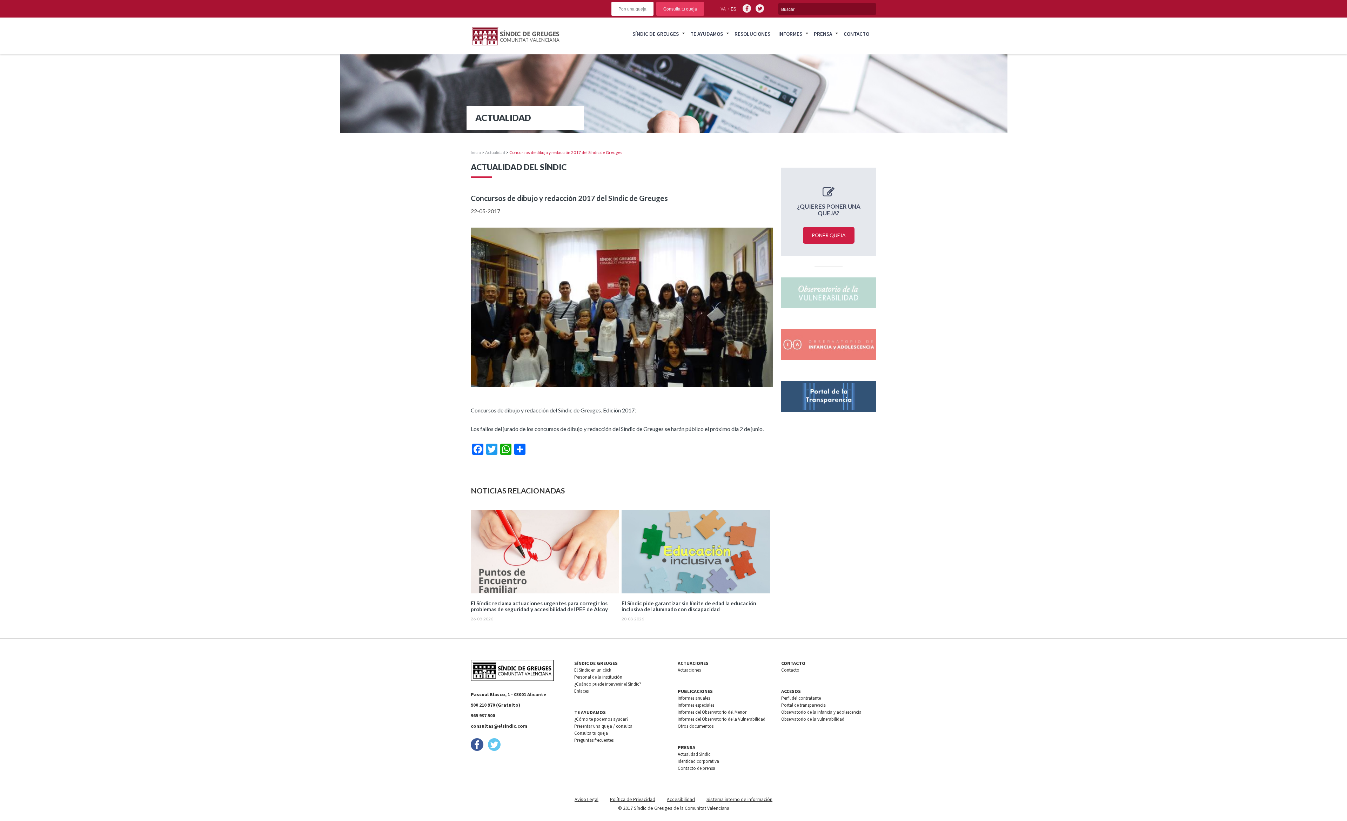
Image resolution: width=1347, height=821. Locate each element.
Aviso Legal (586, 799)
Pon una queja (632, 9)
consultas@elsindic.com (499, 726)
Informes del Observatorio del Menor (712, 712)
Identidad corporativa (698, 761)
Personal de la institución (598, 677)
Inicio (476, 152)
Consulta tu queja (680, 9)
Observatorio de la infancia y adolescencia (821, 712)
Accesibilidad (681, 799)
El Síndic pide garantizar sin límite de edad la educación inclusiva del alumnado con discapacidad (689, 606)
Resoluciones (752, 34)
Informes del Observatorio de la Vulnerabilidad (721, 719)
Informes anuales (694, 698)
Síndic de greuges (655, 34)
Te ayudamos (706, 34)
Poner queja (829, 235)
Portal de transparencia (803, 705)
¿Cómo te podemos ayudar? (601, 719)
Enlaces (581, 691)
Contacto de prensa (696, 768)
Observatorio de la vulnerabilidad (812, 719)
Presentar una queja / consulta (603, 726)
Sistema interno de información (739, 799)
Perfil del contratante (801, 698)
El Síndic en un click (592, 670)
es (733, 9)
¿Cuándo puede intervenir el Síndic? (607, 684)
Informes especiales (696, 705)
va (723, 9)
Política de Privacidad (632, 799)
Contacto (856, 34)
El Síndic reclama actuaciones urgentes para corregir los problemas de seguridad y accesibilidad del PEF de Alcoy (539, 606)
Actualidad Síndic (694, 754)
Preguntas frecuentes (594, 740)
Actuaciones (689, 670)
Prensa (823, 34)
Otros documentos (695, 726)
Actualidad (495, 152)
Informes (790, 34)
